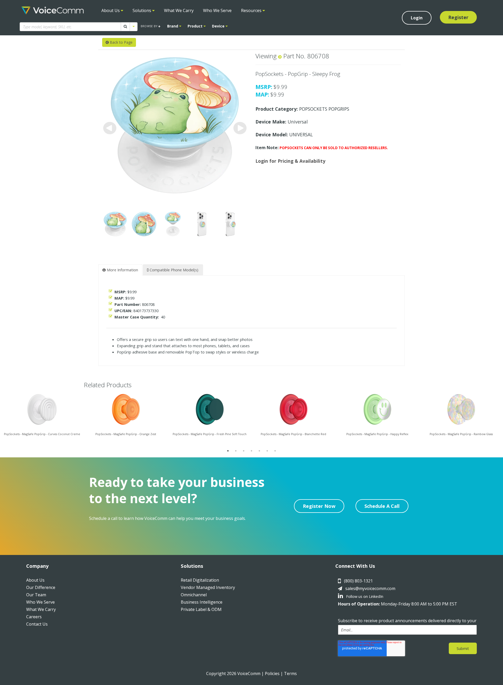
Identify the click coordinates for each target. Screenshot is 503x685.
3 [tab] (243, 450)
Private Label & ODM (201, 609)
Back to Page (121, 42)
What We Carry (179, 10)
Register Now (319, 506)
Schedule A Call (382, 506)
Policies (272, 673)
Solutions (142, 10)
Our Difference (40, 587)
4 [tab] (251, 450)
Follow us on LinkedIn (364, 596)
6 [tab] (267, 450)
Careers (34, 617)
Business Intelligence (201, 602)
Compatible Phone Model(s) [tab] (173, 269)
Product (196, 26)
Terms (290, 673)
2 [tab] (235, 450)
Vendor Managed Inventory (208, 587)
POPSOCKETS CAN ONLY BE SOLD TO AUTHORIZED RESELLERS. (334, 147)
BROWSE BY (149, 26)
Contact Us (37, 624)
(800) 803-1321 (358, 581)
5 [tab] (259, 450)
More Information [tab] (122, 269)
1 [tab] (228, 450)
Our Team (36, 595)
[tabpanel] (42, 419)
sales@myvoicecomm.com (370, 588)
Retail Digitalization (200, 580)
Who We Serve (217, 10)
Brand (173, 26)
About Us (111, 10)
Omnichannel (194, 595)
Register (458, 17)
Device (219, 26)
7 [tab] (275, 450)
